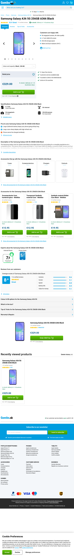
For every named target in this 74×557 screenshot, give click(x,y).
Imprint (27, 506)
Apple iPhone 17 (5, 448)
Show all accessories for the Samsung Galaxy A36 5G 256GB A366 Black (24, 185)
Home (2, 15)
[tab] (5, 59)
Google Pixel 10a (5, 455)
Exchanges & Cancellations (33, 471)
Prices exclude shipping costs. (55, 501)
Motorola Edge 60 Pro (6, 456)
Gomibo (3, 478)
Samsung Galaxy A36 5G (24, 15)
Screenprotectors (5, 466)
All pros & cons (7, 135)
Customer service (32, 462)
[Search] (70, 7)
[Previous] (4, 44)
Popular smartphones (9, 446)
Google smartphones (31, 455)
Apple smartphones (31, 448)
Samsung (13, 15)
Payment (28, 464)
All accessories (4, 474)
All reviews (6, 294)
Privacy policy (4, 484)
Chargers (3, 467)
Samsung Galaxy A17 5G (7, 458)
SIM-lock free (46, 48)
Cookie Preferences (36, 506)
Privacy (22, 506)
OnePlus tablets (55, 455)
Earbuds (3, 469)
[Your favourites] (67, 2)
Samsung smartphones (32, 450)
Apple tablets (54, 448)
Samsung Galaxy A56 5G (7, 453)
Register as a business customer (59, 466)
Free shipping (10, 236)
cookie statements (27, 547)
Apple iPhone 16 (5, 450)
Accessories (5, 462)
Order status (29, 466)
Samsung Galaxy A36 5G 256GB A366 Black (44, 15)
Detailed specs (7, 117)
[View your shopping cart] (71, 2)
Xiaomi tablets (55, 451)
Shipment (28, 469)
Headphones (4, 471)
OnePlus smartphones (32, 451)
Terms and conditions (48, 506)
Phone (7, 15)
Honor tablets (55, 453)
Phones (29, 446)
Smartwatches (4, 473)
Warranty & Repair (30, 473)
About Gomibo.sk (13, 506)
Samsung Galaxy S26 (6, 451)
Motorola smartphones (32, 453)
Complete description (9, 152)
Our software (4, 482)
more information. (54, 502)
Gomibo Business (56, 464)
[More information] (17, 96)
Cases (2, 464)
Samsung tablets (55, 450)
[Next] (34, 44)
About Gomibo (4, 480)
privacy (17, 547)
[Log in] (64, 2)
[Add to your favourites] (33, 74)
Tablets (54, 446)
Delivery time (29, 467)
